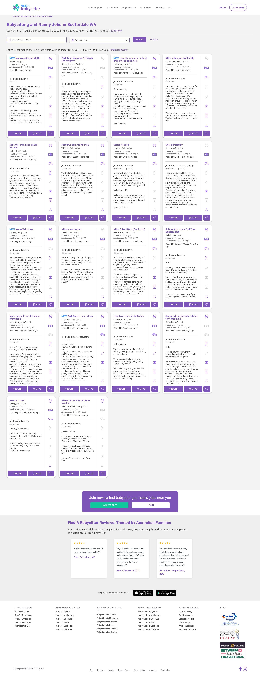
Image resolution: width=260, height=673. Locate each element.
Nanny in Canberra (64, 626)
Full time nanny (185, 612)
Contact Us (159, 7)
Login (222, 7)
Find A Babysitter (95, 7)
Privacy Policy (139, 670)
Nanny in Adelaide (64, 629)
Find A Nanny (112, 7)
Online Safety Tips (23, 622)
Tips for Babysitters (23, 615)
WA (38, 16)
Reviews (101, 670)
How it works (145, 7)
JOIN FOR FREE (109, 505)
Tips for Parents (22, 612)
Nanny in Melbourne (65, 615)
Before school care (187, 629)
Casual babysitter (186, 619)
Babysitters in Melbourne (108, 618)
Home (16, 16)
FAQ (170, 7)
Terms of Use (123, 670)
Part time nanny (185, 615)
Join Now (238, 7)
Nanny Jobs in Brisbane (148, 619)
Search (24, 16)
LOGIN (151, 505)
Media (111, 670)
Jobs (32, 16)
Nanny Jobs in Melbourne (149, 615)
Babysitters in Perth (105, 625)
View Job (17, 133)
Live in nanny (184, 622)
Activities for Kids (23, 626)
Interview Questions (23, 619)
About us (153, 670)
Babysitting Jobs (129, 7)
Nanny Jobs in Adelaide (148, 629)
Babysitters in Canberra (107, 629)
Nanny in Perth (62, 622)
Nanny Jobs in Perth (147, 622)
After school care (186, 626)
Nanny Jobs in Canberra (148, 626)
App (91, 670)
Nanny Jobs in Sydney (147, 612)
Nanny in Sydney (63, 612)
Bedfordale (47, 16)
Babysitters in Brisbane (107, 622)
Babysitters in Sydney (106, 615)
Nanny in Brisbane (64, 619)
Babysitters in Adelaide (107, 632)
